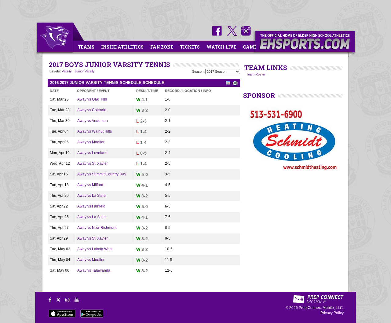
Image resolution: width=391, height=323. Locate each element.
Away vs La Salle (91, 195)
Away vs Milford (90, 185)
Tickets (190, 47)
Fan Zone (161, 47)
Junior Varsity (85, 71)
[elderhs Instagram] (244, 34)
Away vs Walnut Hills (94, 131)
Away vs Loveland (92, 153)
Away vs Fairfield (91, 206)
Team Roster (255, 74)
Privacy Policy (332, 313)
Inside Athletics (122, 47)
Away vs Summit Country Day (101, 174)
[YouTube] (76, 299)
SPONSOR (259, 95)
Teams (86, 47)
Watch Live (221, 47)
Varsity (67, 71)
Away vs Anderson (92, 121)
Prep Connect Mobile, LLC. (321, 308)
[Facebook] (50, 299)
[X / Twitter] (58, 299)
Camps (251, 47)
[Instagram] (67, 299)
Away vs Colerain (91, 110)
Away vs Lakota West (94, 249)
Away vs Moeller (90, 142)
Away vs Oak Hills (92, 99)
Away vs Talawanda (93, 270)
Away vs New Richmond (97, 228)
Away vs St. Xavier (92, 163)
